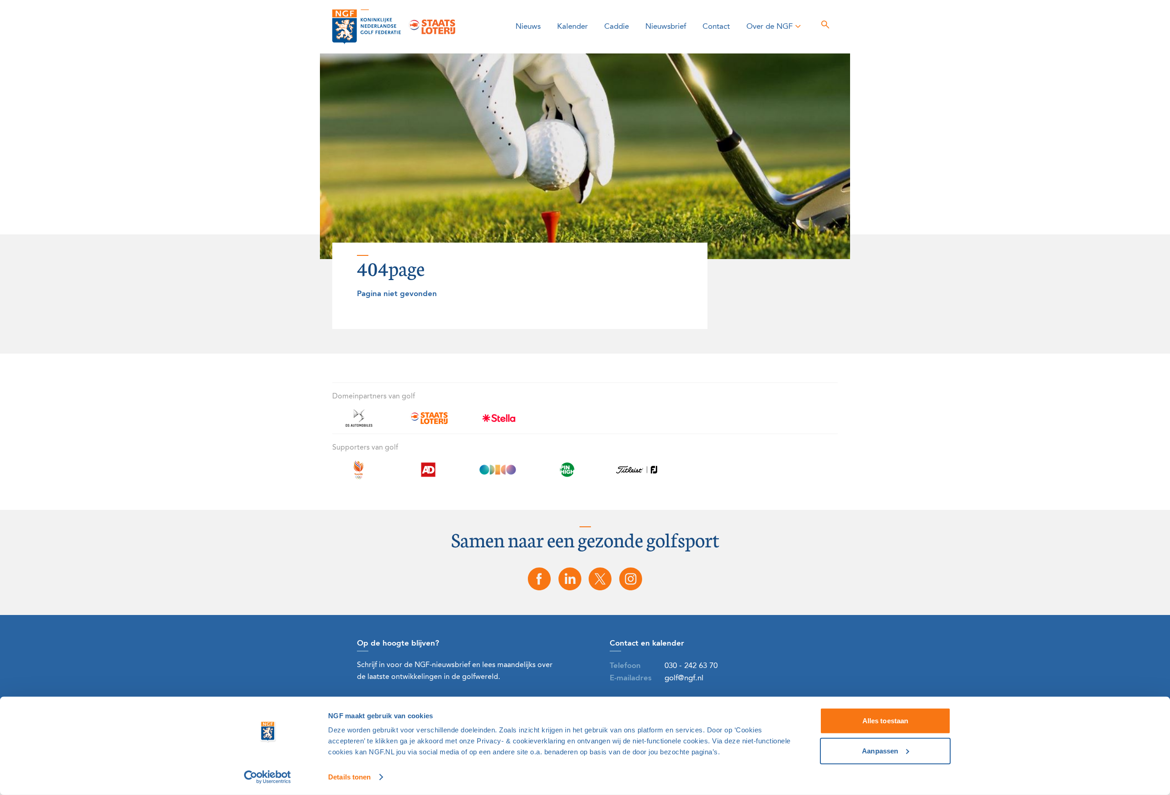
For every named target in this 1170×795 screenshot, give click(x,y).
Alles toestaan (885, 721)
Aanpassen (880, 750)
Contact (716, 27)
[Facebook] (539, 578)
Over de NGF (769, 27)
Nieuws (528, 27)
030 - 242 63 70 (691, 666)
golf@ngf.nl (684, 678)
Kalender (572, 27)
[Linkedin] (570, 578)
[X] (600, 578)
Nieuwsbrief (665, 27)
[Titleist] (636, 475)
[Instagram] (631, 578)
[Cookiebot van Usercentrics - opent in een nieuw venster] (268, 777)
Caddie (616, 27)
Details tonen (349, 777)
